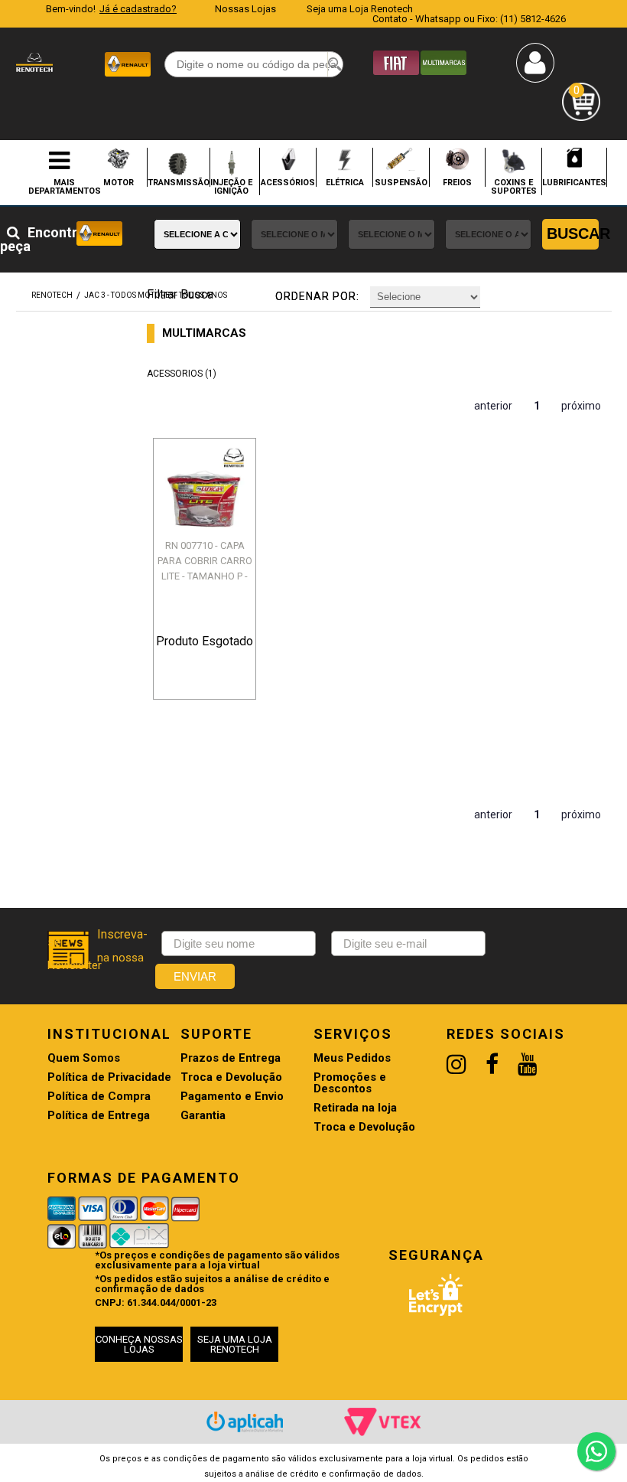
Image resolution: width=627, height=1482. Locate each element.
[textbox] (253, 64)
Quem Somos (83, 1058)
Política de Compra (99, 1096)
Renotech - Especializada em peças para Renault (35, 62)
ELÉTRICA (345, 182)
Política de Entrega (98, 1115)
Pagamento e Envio (232, 1096)
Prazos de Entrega (230, 1058)
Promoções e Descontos (350, 1083)
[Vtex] (382, 1421)
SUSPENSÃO (401, 182)
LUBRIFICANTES (574, 182)
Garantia (203, 1115)
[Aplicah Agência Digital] (244, 1422)
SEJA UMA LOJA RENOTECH (234, 1344)
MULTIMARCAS (204, 333)
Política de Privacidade (109, 1077)
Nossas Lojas (245, 9)
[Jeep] (443, 61)
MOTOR (118, 182)
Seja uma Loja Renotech (360, 9)
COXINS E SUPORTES (514, 186)
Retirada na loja (355, 1108)
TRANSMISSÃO (179, 182)
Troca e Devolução (231, 1077)
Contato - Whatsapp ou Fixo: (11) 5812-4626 (469, 18)
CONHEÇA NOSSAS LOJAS (139, 1344)
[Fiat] (396, 61)
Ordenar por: (317, 296)
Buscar (573, 233)
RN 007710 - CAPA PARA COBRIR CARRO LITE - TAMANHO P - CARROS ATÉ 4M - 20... (205, 576)
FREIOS (457, 182)
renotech (52, 295)
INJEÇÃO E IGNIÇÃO (231, 186)
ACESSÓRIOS (288, 182)
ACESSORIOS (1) (181, 373)
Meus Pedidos (352, 1058)
